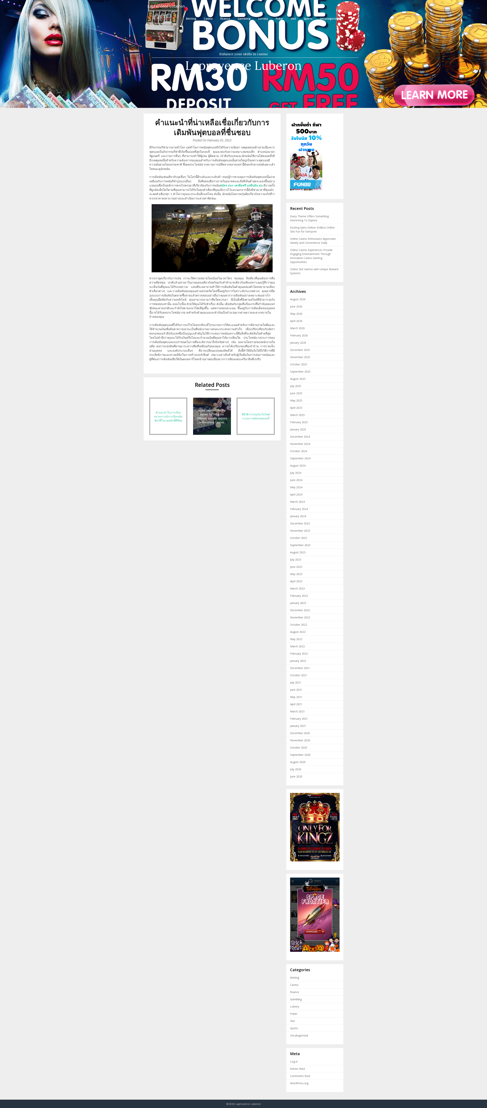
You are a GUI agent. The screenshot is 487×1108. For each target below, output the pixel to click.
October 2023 (298, 538)
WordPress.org (299, 1083)
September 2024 (300, 458)
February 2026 (299, 335)
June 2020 (296, 776)
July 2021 (295, 682)
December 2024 (300, 436)
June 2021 (296, 689)
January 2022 (298, 661)
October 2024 (298, 451)
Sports (308, 18)
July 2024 (295, 473)
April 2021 (296, 704)
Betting (191, 18)
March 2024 (297, 501)
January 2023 (298, 603)
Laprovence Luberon (166, 6)
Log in (294, 1061)
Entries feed (297, 1069)
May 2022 (296, 639)
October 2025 (298, 364)
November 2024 (300, 444)
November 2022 (300, 617)
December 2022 (300, 610)
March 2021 (297, 711)
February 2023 (299, 595)
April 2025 (296, 407)
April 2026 (296, 321)
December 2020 (300, 733)
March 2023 (297, 588)
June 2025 (296, 393)
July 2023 (295, 559)
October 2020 (298, 747)
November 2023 (300, 530)
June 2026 (296, 306)
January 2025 (298, 429)
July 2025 (295, 386)
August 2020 (298, 762)
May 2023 (296, 574)
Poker (279, 18)
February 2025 (299, 422)
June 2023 (296, 567)
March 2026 (297, 328)
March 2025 (297, 415)
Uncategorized (330, 18)
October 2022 (298, 624)
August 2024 (298, 465)
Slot (293, 18)
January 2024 (298, 516)
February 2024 (299, 509)
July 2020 (295, 769)
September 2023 (300, 545)
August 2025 (298, 379)
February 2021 (299, 718)
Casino (208, 18)
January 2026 (298, 342)
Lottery (263, 18)
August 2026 (298, 299)
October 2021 (298, 675)
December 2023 (300, 523)
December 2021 (300, 668)
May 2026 (296, 313)
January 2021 (298, 726)
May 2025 (296, 400)
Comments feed (300, 1076)
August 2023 (298, 552)
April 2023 (296, 581)
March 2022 (297, 646)
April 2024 (296, 494)
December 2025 (300, 350)
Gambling (244, 18)
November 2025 (300, 357)
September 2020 (300, 755)
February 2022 (299, 653)
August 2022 (298, 632)
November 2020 (300, 740)
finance (225, 18)
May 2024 (296, 487)
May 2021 (296, 697)
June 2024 (296, 480)
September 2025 (300, 371)
